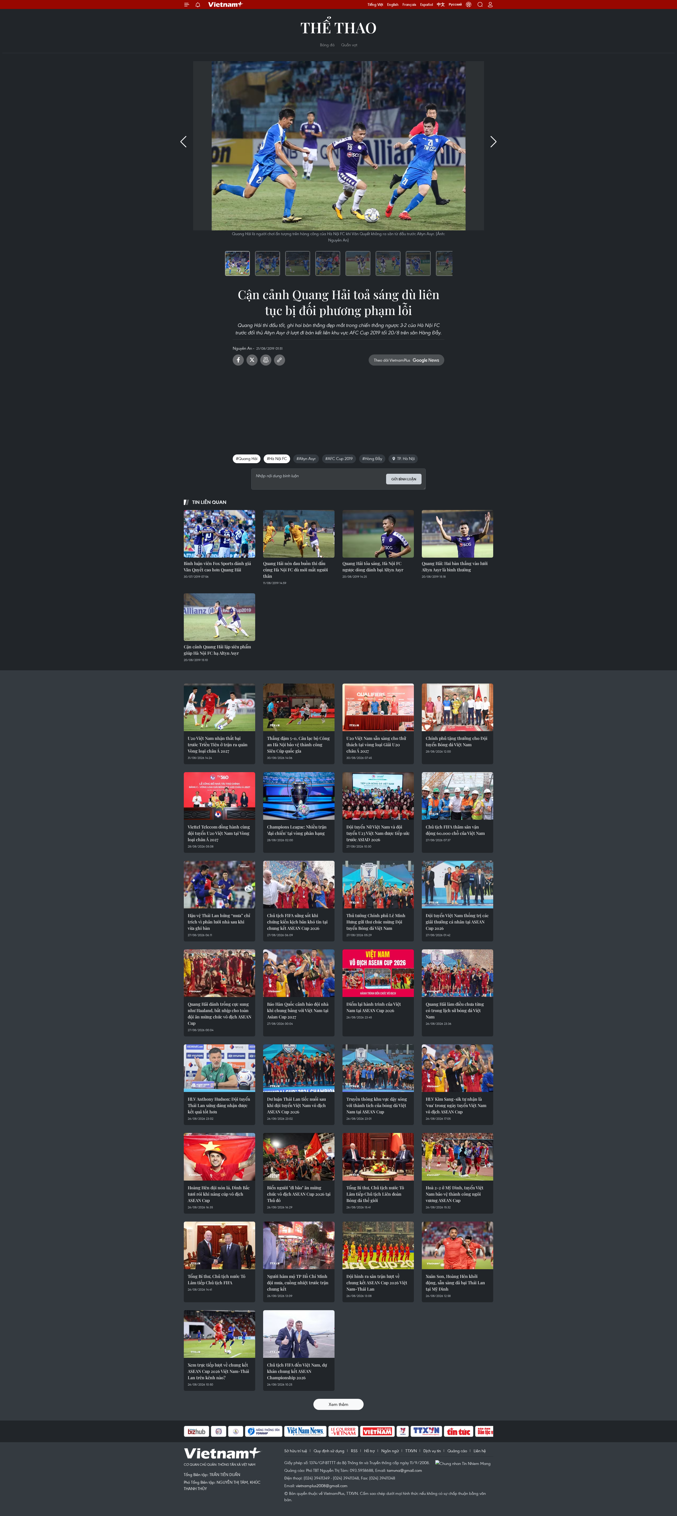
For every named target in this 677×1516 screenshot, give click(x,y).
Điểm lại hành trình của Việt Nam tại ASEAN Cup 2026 (373, 1007)
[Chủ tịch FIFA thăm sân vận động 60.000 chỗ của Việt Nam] (457, 796)
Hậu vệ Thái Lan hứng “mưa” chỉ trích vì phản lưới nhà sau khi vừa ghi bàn (219, 922)
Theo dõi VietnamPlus (392, 360)
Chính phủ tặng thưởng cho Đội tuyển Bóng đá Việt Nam (456, 741)
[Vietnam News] (278, 1431)
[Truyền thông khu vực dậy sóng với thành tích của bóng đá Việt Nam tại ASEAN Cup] (378, 1068)
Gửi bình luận (403, 479)
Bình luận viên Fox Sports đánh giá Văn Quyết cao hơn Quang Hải (217, 566)
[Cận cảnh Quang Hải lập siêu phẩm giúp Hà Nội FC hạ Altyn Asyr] (219, 617)
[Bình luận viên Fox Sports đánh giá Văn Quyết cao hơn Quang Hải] (219, 534)
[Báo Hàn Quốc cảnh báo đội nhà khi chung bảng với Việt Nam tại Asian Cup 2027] (299, 973)
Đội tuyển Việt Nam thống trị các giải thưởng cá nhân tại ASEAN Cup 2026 (457, 922)
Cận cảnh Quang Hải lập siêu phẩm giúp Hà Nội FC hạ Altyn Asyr (217, 650)
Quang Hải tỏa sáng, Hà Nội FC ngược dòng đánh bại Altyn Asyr (372, 566)
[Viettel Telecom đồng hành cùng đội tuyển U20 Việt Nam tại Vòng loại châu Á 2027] (219, 796)
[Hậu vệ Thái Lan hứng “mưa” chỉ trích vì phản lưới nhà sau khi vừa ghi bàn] (219, 884)
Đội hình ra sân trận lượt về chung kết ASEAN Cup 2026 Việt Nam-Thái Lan (376, 1282)
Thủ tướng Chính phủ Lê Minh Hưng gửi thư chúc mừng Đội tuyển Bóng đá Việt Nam (375, 922)
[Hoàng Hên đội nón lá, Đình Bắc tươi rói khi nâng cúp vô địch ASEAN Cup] (219, 1157)
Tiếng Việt (375, 4)
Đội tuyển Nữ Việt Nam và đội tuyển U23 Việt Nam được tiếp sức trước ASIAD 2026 (378, 833)
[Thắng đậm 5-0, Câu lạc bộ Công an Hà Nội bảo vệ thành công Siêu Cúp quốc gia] (299, 707)
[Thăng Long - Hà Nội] (469, 4)
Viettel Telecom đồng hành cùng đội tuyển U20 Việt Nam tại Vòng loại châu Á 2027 (219, 833)
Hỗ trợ (369, 1450)
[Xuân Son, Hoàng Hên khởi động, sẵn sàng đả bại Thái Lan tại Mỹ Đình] (457, 1245)
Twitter (252, 360)
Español (426, 4)
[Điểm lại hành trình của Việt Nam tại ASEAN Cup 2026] (378, 973)
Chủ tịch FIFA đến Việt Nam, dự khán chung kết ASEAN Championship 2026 (297, 1371)
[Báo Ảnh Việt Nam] (350, 1431)
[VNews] (376, 1431)
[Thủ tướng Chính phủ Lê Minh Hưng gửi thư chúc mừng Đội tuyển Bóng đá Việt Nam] (378, 884)
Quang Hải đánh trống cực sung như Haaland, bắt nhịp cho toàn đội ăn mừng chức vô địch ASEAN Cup (219, 1013)
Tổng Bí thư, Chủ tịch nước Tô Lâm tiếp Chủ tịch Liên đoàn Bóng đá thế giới (375, 1194)
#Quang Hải (246, 458)
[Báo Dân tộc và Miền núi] (467, 1431)
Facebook (238, 360)
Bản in (265, 360)
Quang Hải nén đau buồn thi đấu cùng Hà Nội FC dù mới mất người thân (295, 570)
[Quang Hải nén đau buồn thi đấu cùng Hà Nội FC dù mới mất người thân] (299, 534)
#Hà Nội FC (277, 458)
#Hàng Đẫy (372, 458)
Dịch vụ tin (432, 1450)
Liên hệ (480, 1450)
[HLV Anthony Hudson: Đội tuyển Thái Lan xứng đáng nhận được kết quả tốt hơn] (219, 1068)
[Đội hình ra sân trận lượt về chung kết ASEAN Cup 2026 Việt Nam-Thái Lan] (378, 1245)
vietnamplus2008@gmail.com (321, 1485)
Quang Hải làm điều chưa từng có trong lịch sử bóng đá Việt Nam (455, 1010)
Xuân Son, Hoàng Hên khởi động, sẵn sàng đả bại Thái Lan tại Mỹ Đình (455, 1282)
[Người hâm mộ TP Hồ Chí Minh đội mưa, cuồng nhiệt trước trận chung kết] (299, 1245)
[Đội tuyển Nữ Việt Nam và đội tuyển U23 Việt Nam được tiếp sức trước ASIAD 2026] (378, 796)
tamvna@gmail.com (404, 1470)
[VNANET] (399, 1431)
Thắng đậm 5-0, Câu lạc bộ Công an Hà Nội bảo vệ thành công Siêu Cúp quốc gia (298, 744)
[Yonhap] (237, 1431)
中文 (441, 4)
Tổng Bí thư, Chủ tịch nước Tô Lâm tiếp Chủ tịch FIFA (216, 1279)
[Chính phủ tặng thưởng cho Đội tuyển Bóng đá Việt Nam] (457, 707)
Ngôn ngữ (390, 1450)
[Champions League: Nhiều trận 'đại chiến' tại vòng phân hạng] (299, 796)
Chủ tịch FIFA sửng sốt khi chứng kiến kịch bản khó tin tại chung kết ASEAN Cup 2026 (297, 922)
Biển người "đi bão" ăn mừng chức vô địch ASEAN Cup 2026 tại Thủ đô (299, 1194)
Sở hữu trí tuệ (295, 1450)
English (393, 4)
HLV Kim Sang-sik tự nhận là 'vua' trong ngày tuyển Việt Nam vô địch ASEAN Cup (456, 1105)
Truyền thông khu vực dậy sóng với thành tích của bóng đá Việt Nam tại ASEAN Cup (376, 1105)
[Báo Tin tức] (432, 1431)
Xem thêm (338, 1404)
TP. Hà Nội (406, 458)
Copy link (279, 360)
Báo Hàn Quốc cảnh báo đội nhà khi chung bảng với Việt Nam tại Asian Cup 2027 (297, 1010)
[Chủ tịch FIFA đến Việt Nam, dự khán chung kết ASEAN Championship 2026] (299, 1334)
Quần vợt (349, 44)
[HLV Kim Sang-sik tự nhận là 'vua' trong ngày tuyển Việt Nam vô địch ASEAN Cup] (457, 1068)
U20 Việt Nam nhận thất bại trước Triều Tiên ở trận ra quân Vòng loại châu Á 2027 (218, 744)
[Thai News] (209, 1431)
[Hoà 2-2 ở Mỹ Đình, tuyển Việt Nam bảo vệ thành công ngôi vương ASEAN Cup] (457, 1157)
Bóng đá (327, 44)
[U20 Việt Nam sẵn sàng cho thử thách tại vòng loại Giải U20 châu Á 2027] (378, 707)
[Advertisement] (338, 408)
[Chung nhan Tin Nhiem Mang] (464, 1463)
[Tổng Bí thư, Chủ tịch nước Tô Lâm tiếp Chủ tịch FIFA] (219, 1245)
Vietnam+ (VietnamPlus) (226, 4)
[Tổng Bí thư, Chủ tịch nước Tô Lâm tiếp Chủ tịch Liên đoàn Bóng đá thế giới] (378, 1157)
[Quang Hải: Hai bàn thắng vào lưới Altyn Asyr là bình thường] (457, 534)
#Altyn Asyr (306, 458)
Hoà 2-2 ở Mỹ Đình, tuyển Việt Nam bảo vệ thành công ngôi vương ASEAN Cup (454, 1194)
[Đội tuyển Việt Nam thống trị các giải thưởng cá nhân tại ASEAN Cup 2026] (457, 884)
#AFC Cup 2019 (339, 458)
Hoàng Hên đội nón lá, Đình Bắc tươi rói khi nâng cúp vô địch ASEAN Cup (219, 1194)
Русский (455, 4)
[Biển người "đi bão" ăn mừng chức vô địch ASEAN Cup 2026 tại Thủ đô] (299, 1157)
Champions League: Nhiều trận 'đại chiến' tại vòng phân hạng (297, 830)
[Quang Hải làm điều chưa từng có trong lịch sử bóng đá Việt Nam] (457, 973)
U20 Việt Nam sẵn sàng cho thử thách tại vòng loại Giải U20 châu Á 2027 (376, 744)
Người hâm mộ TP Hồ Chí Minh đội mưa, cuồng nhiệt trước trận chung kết (297, 1282)
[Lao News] (192, 1431)
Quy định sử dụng (329, 1450)
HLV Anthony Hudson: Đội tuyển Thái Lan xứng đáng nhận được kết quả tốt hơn (219, 1105)
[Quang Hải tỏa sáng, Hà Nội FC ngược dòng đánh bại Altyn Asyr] (378, 534)
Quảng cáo (457, 1450)
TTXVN (411, 1450)
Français (409, 4)
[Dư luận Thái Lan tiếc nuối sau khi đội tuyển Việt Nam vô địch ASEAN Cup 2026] (299, 1068)
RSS (354, 1450)
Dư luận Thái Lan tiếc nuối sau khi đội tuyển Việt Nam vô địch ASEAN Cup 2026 (296, 1105)
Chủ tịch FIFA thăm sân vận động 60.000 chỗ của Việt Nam (455, 830)
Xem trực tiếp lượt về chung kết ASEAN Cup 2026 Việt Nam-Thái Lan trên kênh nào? (218, 1371)
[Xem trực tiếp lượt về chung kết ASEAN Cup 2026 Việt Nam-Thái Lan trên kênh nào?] (219, 1334)
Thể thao (338, 27)
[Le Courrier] (316, 1431)
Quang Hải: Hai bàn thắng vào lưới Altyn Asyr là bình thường (455, 566)
